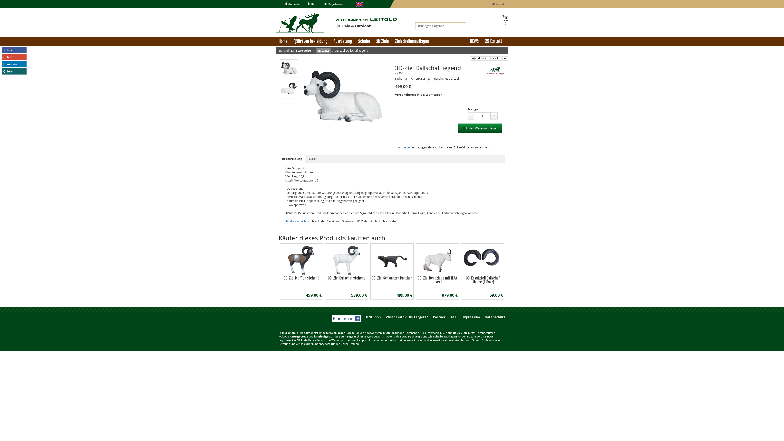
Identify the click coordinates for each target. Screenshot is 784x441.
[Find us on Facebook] (346, 318)
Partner (439, 317)
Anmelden (294, 4)
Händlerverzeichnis (297, 221)
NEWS (474, 41)
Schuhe (364, 41)
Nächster (498, 58)
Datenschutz (495, 317)
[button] (14, 50)
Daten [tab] (313, 159)
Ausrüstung (343, 41)
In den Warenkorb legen (481, 128)
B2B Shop (373, 317)
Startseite (303, 50)
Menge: (473, 109)
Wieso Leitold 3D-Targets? (407, 317)
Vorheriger (481, 58)
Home (283, 41)
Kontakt (500, 4)
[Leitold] (300, 22)
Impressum (471, 317)
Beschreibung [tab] (292, 159)
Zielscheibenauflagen (412, 41)
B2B (313, 4)
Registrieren (335, 4)
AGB (454, 317)
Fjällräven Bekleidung (310, 41)
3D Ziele (382, 41)
